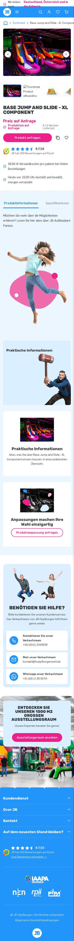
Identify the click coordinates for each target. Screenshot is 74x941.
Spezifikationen (57, 203)
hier (32, 220)
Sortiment (19, 23)
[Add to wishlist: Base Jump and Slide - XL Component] (66, 137)
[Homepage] (7, 12)
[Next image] (66, 54)
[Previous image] (8, 54)
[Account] (49, 12)
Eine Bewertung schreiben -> (29, 857)
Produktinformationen (21, 203)
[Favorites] (57, 12)
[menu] (17, 12)
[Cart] (66, 12)
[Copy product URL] (57, 137)
